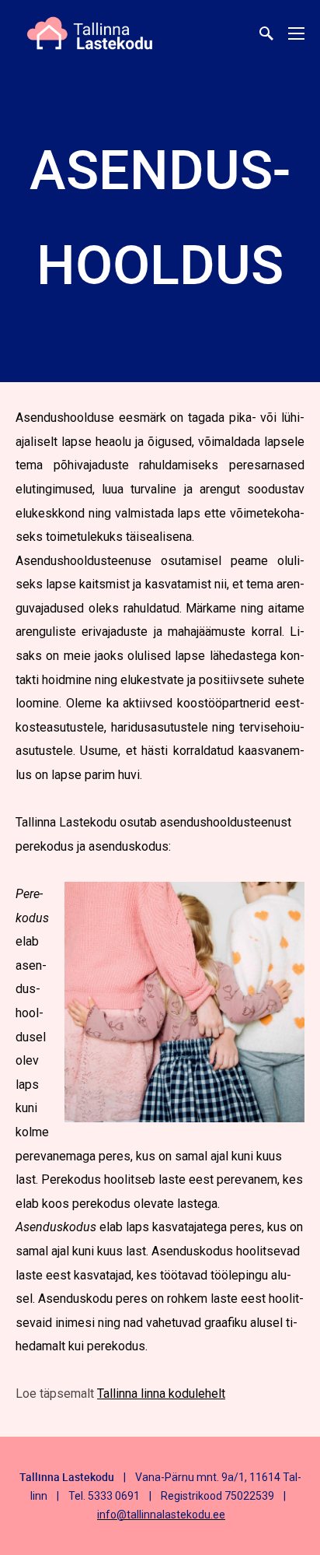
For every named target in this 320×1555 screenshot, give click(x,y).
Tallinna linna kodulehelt (161, 1393)
